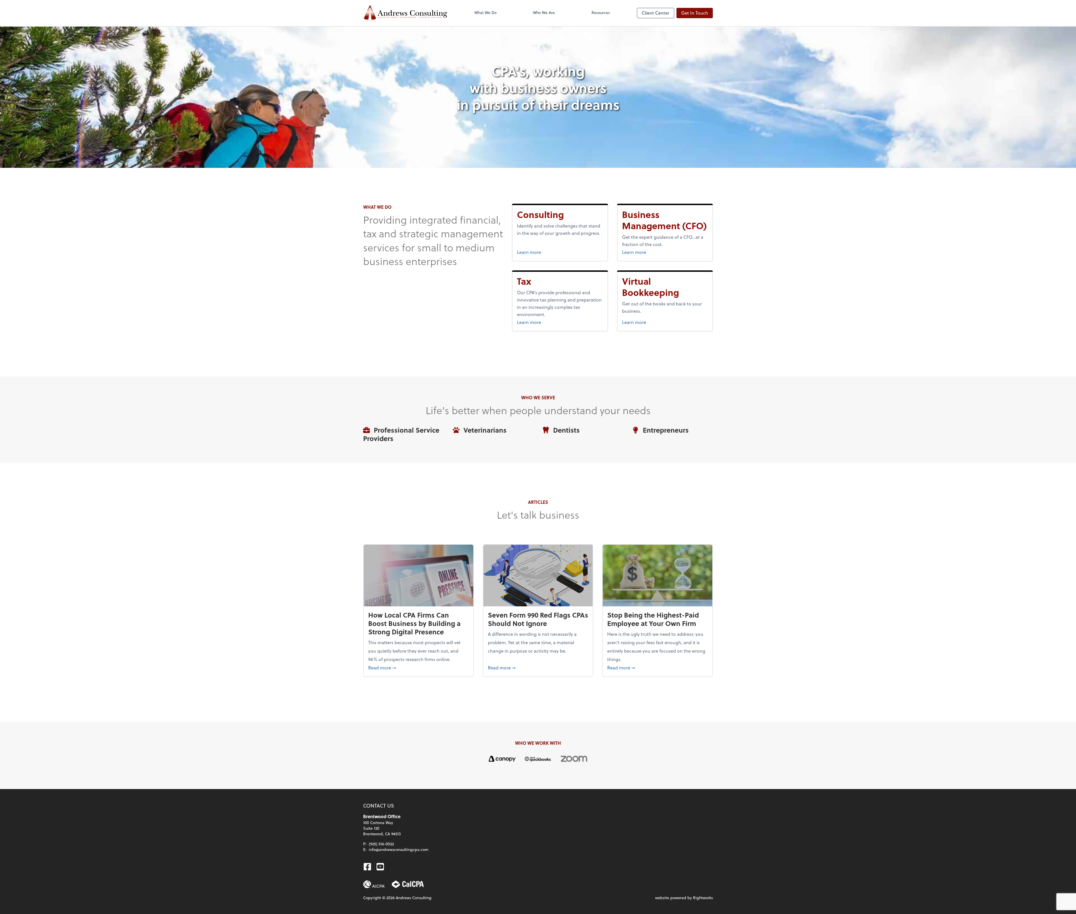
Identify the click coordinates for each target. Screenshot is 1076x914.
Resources (601, 12)
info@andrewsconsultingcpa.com (398, 849)
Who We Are (544, 12)
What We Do (485, 12)
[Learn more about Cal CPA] (408, 884)
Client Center (655, 13)
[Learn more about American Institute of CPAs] (374, 884)
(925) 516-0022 (381, 844)
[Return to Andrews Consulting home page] (405, 13)
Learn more (547, 252)
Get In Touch (694, 13)
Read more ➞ (418, 667)
